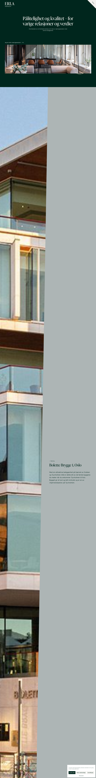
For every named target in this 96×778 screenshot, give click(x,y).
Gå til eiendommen (56, 492)
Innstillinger (90, 772)
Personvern (81, 775)
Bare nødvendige (81, 772)
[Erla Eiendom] (9, 4)
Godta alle (72, 772)
